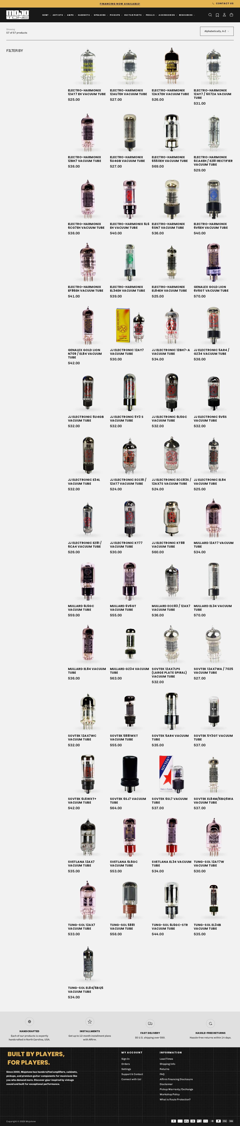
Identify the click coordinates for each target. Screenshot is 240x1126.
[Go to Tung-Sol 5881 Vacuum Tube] (130, 900)
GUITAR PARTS (133, 15)
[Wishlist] (217, 15)
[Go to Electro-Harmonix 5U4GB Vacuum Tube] (130, 133)
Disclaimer (166, 1084)
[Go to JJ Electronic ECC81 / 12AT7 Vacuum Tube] (130, 455)
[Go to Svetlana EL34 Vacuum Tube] (172, 837)
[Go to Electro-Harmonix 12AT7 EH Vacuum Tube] (88, 66)
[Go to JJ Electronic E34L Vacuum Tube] (88, 455)
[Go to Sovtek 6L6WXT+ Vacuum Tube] (88, 774)
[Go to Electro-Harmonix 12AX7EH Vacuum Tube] (172, 66)
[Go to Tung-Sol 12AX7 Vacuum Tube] (88, 900)
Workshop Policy (170, 1094)
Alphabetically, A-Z (215, 31)
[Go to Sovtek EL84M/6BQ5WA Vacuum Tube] (214, 774)
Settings (126, 1069)
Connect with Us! (131, 1079)
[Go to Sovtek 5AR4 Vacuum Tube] (172, 711)
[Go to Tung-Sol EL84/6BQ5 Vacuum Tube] (88, 963)
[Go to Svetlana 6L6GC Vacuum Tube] (130, 837)
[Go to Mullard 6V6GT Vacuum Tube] (130, 581)
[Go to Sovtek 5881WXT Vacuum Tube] (130, 711)
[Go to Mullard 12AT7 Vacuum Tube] (214, 518)
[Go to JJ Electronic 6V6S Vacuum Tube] (214, 392)
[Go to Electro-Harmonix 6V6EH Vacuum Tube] (214, 199)
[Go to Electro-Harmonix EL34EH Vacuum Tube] (130, 262)
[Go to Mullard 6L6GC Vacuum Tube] (88, 581)
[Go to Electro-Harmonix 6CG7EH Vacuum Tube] (88, 199)
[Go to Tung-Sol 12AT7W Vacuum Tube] (214, 837)
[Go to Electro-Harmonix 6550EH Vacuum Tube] (172, 133)
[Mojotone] (36, 1058)
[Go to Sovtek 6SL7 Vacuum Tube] (172, 774)
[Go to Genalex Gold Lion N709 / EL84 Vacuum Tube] (88, 325)
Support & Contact (132, 1074)
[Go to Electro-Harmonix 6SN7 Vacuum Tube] (172, 199)
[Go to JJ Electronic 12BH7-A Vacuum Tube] (172, 325)
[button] (210, 15)
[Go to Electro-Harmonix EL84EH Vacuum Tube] (172, 262)
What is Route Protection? (175, 1099)
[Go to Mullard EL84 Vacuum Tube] (88, 644)
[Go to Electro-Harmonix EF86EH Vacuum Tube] (88, 262)
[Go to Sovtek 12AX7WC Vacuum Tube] (88, 711)
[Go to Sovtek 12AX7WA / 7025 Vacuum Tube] (214, 644)
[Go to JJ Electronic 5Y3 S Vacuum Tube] (130, 392)
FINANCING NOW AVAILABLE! (120, 3)
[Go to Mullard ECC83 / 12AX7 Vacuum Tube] (172, 581)
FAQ (162, 1074)
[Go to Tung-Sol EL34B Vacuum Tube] (214, 900)
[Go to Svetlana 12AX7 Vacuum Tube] (88, 837)
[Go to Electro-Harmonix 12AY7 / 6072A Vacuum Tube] (214, 66)
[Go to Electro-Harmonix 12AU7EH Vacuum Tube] (130, 66)
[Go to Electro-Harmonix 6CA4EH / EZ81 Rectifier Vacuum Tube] (214, 133)
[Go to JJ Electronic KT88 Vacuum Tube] (172, 518)
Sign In (125, 1058)
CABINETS (84, 15)
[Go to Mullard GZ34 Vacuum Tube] (130, 644)
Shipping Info (167, 1064)
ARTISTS (58, 15)
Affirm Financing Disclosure (176, 1079)
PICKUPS (115, 15)
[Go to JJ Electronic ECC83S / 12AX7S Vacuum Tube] (172, 455)
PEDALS (150, 15)
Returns (164, 1069)
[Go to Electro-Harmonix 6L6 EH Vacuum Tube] (130, 199)
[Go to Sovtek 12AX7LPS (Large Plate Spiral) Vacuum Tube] (172, 644)
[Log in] (224, 15)
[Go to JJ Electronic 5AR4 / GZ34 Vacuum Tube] (214, 325)
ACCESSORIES (167, 15)
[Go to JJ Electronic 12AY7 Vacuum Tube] (130, 325)
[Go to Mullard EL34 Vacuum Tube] (214, 581)
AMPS (70, 15)
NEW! (45, 15)
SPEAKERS (100, 15)
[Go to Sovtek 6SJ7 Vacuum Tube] (130, 774)
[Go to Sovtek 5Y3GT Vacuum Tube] (214, 711)
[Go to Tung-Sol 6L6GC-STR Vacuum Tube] (172, 900)
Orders (125, 1064)
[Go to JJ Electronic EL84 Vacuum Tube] (214, 455)
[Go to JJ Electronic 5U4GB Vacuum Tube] (88, 392)
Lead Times (166, 1058)
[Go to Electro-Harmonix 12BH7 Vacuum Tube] (88, 133)
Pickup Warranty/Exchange (176, 1089)
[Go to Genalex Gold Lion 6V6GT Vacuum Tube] (214, 262)
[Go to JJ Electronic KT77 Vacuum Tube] (130, 518)
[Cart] (231, 15)
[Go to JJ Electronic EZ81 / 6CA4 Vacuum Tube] (88, 518)
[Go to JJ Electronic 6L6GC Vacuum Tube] (172, 392)
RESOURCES (186, 15)
